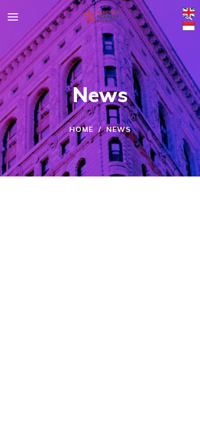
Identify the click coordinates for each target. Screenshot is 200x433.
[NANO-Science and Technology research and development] (101, 16)
